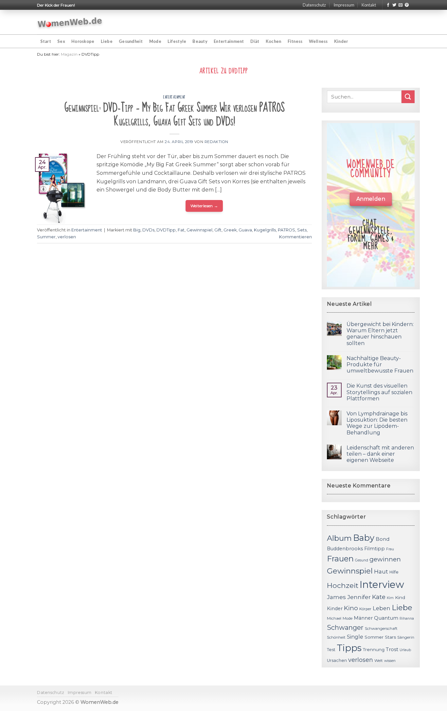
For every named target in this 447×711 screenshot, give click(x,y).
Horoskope (82, 41)
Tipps (349, 647)
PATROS (286, 230)
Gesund (361, 560)
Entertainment (229, 41)
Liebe (107, 41)
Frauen (340, 558)
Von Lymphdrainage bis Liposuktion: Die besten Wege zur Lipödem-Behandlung (377, 423)
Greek (230, 230)
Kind (400, 597)
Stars (390, 637)
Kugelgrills (265, 230)
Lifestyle (177, 41)
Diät (254, 41)
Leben (381, 608)
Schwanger (345, 627)
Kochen (273, 41)
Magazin (69, 54)
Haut (381, 571)
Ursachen (337, 660)
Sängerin (405, 637)
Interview (382, 584)
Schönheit (336, 637)
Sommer (374, 637)
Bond (382, 539)
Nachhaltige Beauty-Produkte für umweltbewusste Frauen (380, 364)
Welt (378, 660)
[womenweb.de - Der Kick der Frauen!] (70, 22)
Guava (245, 230)
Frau (390, 549)
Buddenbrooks (345, 549)
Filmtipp (374, 549)
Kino (351, 608)
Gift (218, 230)
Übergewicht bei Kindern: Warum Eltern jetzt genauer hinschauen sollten (380, 333)
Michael (334, 618)
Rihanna (407, 618)
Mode (155, 41)
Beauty (199, 41)
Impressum (343, 5)
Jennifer (359, 596)
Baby (363, 538)
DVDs (148, 230)
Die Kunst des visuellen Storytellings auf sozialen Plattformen (379, 392)
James (336, 596)
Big (136, 230)
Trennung (373, 649)
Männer (363, 618)
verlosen (67, 236)
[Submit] (408, 96)
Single (355, 637)
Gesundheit (131, 41)
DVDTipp (166, 230)
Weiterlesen (204, 205)
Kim (390, 598)
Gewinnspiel (199, 230)
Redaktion (216, 141)
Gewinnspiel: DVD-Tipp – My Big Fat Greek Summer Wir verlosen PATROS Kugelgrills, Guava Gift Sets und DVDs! (174, 115)
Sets (302, 230)
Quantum (386, 618)
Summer (46, 236)
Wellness (318, 41)
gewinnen (385, 559)
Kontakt (369, 5)
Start (45, 41)
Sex (61, 41)
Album (339, 538)
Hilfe (394, 572)
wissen (390, 661)
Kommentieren (295, 236)
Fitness (295, 41)
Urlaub (405, 650)
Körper (365, 609)
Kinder (341, 41)
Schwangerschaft (381, 628)
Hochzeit (342, 585)
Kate (378, 596)
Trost (392, 649)
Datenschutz (314, 5)
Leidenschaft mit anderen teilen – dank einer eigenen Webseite (380, 454)
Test (331, 649)
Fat (181, 230)
